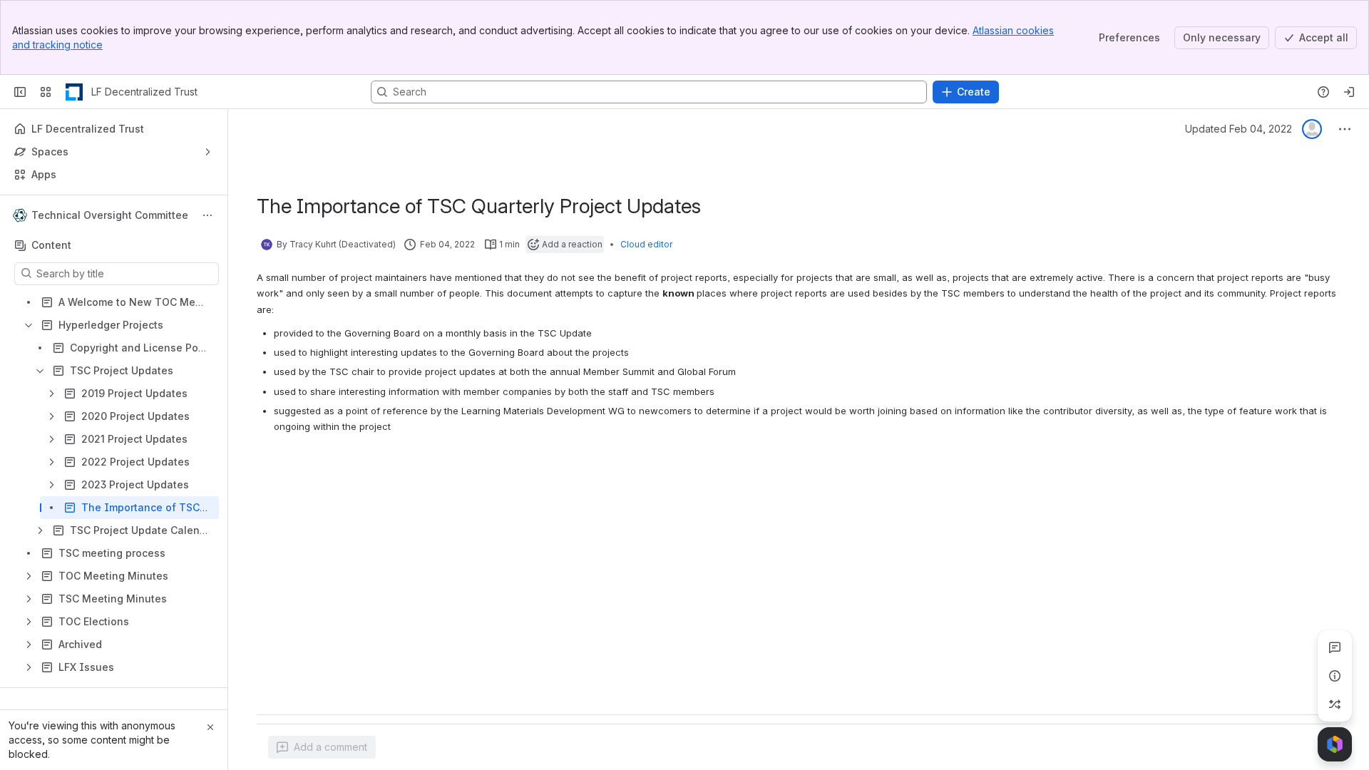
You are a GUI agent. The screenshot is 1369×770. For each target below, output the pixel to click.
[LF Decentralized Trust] (74, 92)
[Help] (1323, 92)
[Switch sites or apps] (45, 92)
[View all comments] (1334, 647)
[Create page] (1334, 704)
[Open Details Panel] (1334, 675)
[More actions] (207, 215)
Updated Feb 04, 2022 (1238, 129)
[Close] (210, 727)
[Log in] (1349, 92)
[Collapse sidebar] (20, 92)
